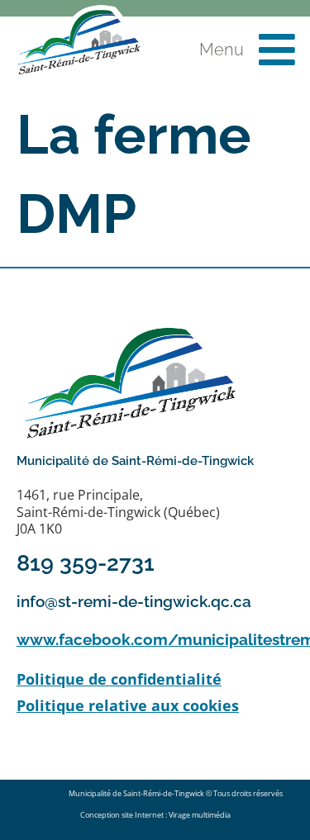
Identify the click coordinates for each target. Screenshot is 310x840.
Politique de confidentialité (119, 679)
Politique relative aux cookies (128, 705)
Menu (221, 49)
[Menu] (277, 49)
